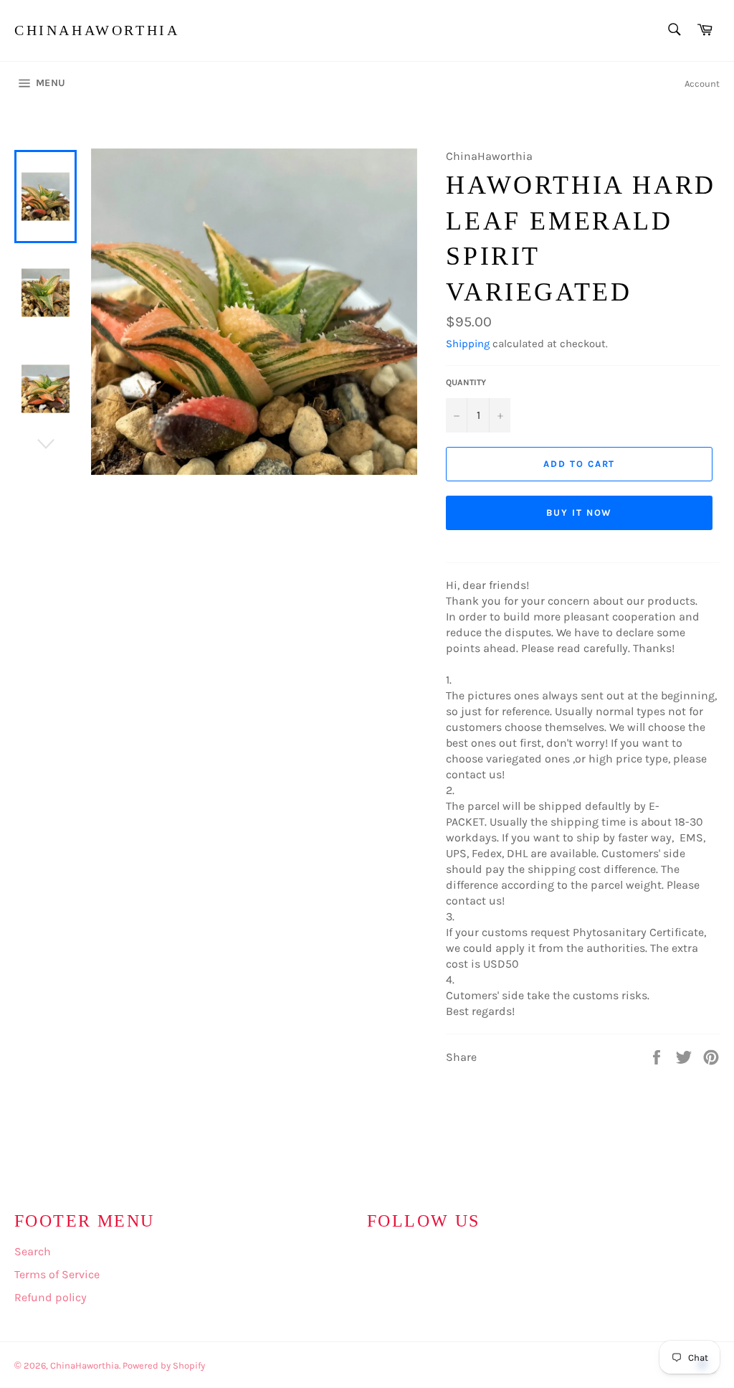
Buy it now (579, 512)
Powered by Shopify (164, 1365)
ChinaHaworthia (96, 30)
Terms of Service (57, 1274)
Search (32, 1251)
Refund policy (50, 1297)
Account (702, 83)
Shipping (468, 343)
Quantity (466, 382)
